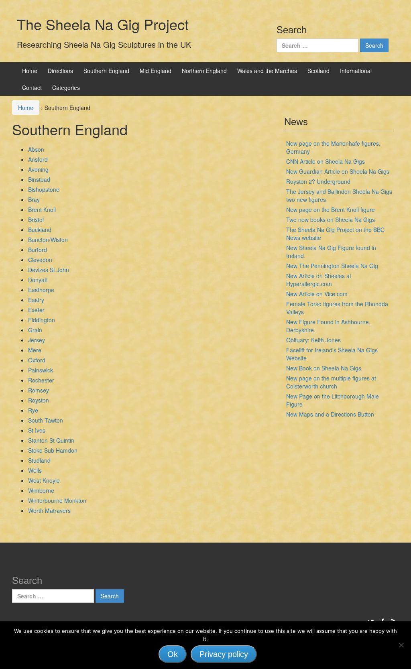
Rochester (41, 380)
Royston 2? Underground (318, 181)
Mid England (155, 71)
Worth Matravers (49, 510)
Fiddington (41, 320)
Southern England (106, 71)
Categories (66, 87)
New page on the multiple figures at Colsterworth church (331, 382)
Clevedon (40, 260)
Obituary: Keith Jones (313, 340)
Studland (39, 460)
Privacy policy (223, 654)
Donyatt (38, 280)
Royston (38, 400)
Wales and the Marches (267, 71)
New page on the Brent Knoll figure (330, 209)
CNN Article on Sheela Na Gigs (325, 161)
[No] (401, 645)
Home (29, 71)
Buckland (39, 230)
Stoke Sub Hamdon (52, 450)
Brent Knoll (42, 209)
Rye (33, 410)
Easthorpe (41, 290)
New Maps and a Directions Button (330, 414)
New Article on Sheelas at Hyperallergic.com (318, 280)
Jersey (36, 340)
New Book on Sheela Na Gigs (323, 368)
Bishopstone (43, 189)
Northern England (204, 71)
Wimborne (41, 490)
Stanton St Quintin (51, 440)
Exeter (36, 310)
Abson (36, 149)
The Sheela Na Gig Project (103, 24)
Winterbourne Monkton (57, 500)
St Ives (36, 430)
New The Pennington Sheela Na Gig (332, 266)
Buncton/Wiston (48, 240)
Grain (35, 330)
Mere (34, 350)
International (356, 71)
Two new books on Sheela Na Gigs (330, 220)
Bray (34, 199)
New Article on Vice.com (317, 294)
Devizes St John (48, 270)
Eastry (36, 300)
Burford (37, 250)
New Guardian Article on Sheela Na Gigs (337, 171)
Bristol (36, 220)
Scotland (318, 71)
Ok (172, 654)
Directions (60, 71)
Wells (35, 470)
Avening (38, 169)
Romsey (38, 390)
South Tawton (45, 420)
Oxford (36, 360)
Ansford (38, 159)
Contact (32, 87)
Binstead (39, 179)
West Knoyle (44, 480)
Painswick (40, 370)
